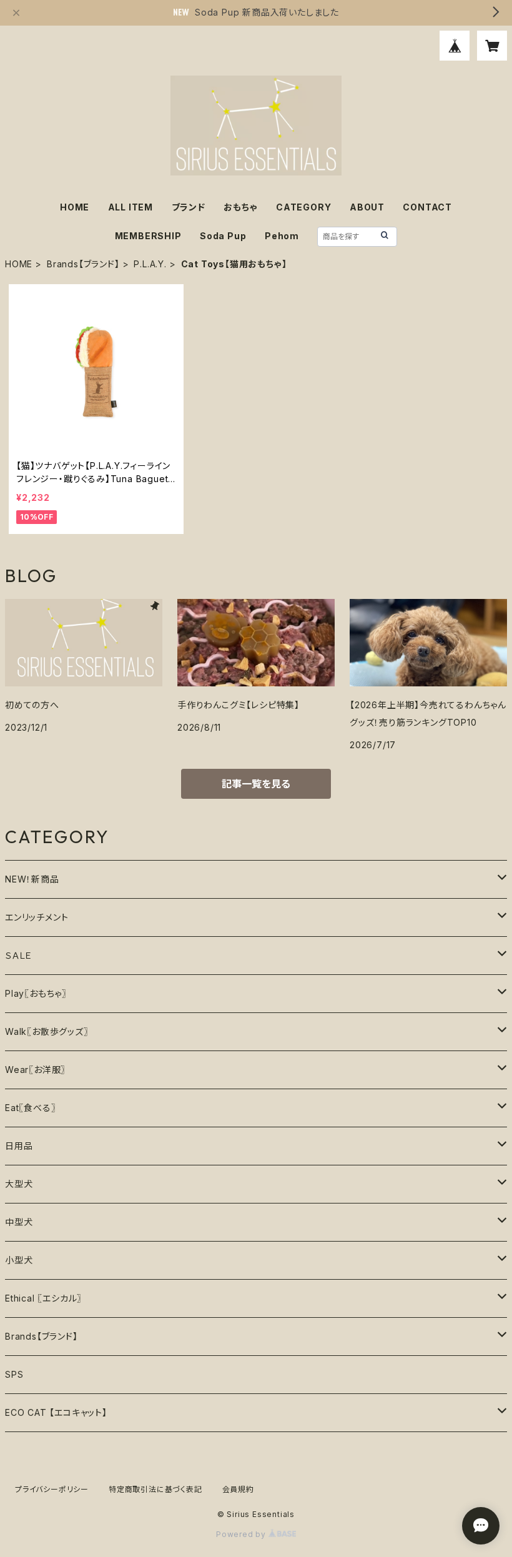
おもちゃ (240, 207)
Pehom (282, 235)
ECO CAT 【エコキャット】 (56, 1412)
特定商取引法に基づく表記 (155, 1489)
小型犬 (18, 1260)
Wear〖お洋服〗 (35, 1069)
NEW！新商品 (32, 879)
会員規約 (238, 1489)
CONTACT (427, 207)
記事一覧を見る (256, 784)
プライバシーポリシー (52, 1489)
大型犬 (18, 1184)
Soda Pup (223, 235)
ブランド (188, 207)
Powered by (242, 1534)
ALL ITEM (130, 207)
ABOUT (367, 207)
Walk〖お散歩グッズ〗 (47, 1031)
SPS (14, 1374)
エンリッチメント (36, 917)
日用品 (18, 1145)
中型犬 (18, 1222)
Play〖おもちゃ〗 (36, 993)
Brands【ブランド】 (83, 264)
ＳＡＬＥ (18, 955)
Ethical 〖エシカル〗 (43, 1298)
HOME (74, 207)
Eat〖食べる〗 (30, 1107)
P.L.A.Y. (150, 264)
